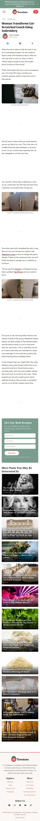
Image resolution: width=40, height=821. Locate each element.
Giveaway (29, 788)
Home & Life (10, 788)
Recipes (10, 782)
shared (17, 269)
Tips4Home (18, 272)
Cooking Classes (29, 792)
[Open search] (35, 12)
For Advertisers (29, 795)
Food (10, 785)
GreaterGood (27, 812)
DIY (4, 19)
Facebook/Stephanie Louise (22, 213)
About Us (29, 782)
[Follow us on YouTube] (25, 805)
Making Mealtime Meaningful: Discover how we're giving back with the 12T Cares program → (20, 4)
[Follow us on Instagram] (15, 805)
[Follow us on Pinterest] (20, 805)
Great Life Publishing (14, 812)
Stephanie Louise (9, 254)
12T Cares (29, 785)
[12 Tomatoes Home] (20, 759)
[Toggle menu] (4, 11)
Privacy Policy (20, 818)
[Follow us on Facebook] (9, 805)
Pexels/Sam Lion (23, 105)
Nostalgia (10, 792)
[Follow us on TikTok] (31, 805)
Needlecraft (11, 19)
